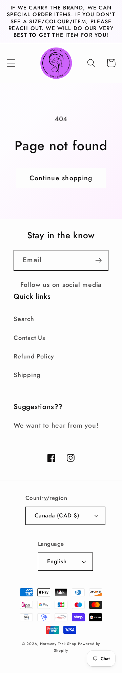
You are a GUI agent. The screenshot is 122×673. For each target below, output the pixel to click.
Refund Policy (34, 356)
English (57, 561)
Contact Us (29, 337)
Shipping (27, 375)
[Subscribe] (98, 260)
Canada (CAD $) (57, 515)
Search (24, 319)
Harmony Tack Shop (58, 643)
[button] (11, 63)
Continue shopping (60, 178)
